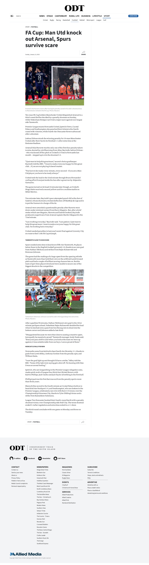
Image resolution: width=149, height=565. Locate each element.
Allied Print (65, 500)
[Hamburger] (12, 16)
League (98, 20)
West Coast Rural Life (43, 486)
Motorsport (90, 20)
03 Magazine (66, 475)
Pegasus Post (41, 503)
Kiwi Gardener (66, 470)
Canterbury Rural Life (43, 492)
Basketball (66, 20)
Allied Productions (67, 495)
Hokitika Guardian (42, 481)
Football (75, 20)
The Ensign (40, 541)
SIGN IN (18, 16)
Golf (104, 20)
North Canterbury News (44, 489)
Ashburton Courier (42, 513)
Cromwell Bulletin (42, 524)
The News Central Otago (44, 530)
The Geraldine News (43, 494)
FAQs (88, 478)
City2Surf (65, 485)
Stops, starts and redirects (95, 475)
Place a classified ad (93, 490)
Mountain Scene (42, 527)
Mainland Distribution (69, 503)
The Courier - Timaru (43, 516)
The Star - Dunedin (42, 533)
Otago (50, 16)
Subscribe (133, 16)
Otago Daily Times (42, 470)
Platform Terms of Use (18, 481)
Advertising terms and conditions (97, 493)
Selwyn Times (41, 511)
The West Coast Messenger (45, 483)
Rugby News (66, 478)
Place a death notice (93, 488)
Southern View (41, 508)
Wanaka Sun (41, 522)
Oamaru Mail (41, 519)
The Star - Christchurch (44, 497)
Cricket (45, 20)
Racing (58, 20)
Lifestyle (97, 16)
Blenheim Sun (41, 473)
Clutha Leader (41, 535)
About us (14, 475)
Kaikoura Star (41, 475)
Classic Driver (66, 473)
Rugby (52, 20)
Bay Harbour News (42, 500)
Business (85, 16)
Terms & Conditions (93, 473)
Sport (107, 16)
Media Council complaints (19, 483)
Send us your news (17, 473)
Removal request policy (18, 486)
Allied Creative (66, 497)
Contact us (14, 470)
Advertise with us (92, 485)
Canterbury (61, 16)
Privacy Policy (15, 478)
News (42, 16)
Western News (41, 505)
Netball (82, 20)
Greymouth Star (42, 478)
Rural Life (74, 16)
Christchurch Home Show (70, 488)
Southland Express (42, 544)
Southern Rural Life (43, 538)
